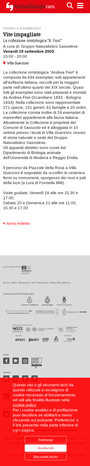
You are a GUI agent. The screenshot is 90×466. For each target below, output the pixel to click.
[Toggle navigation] (80, 5)
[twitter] (16, 361)
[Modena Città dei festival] (36, 363)
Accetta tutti (45, 448)
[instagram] (25, 361)
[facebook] (6, 361)
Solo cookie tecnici (45, 456)
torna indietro (17, 223)
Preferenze (45, 439)
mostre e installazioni (22, 28)
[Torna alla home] (30, 7)
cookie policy (24, 405)
